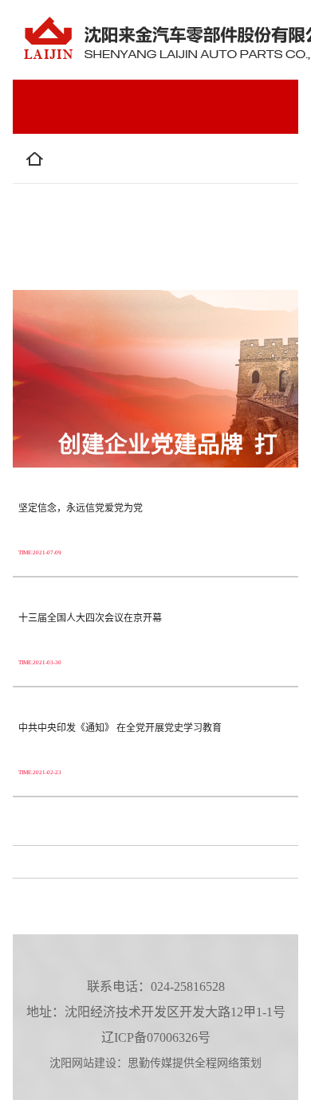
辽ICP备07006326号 (156, 1037)
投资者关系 (183, 220)
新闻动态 (151, 274)
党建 (69, 274)
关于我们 (151, 166)
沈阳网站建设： (88, 1063)
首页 (69, 166)
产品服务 (82, 220)
